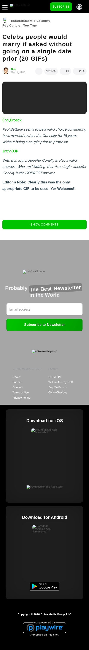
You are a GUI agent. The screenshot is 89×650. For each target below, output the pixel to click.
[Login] (79, 7)
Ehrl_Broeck (11, 120)
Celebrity (43, 20)
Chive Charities (57, 392)
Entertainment (22, 20)
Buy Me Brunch (57, 387)
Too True (30, 25)
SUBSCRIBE (61, 6)
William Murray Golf (60, 382)
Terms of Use (21, 392)
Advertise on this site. (44, 634)
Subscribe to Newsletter (44, 325)
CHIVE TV (54, 377)
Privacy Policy (21, 397)
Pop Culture (11, 25)
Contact (18, 387)
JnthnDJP (10, 151)
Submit (17, 382)
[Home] (4, 21)
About (17, 377)
